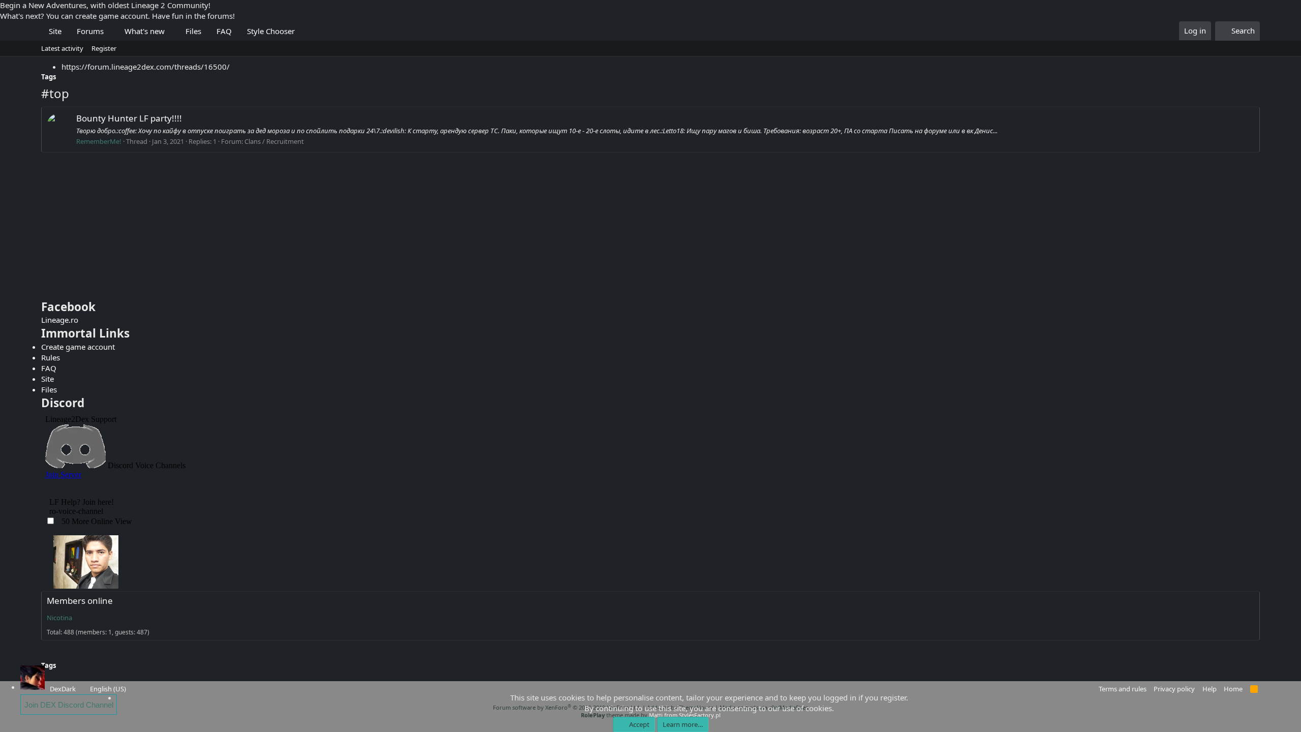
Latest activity (62, 48)
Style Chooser (271, 31)
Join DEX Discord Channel (68, 704)
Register (103, 48)
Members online (80, 600)
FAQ (224, 31)
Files (193, 31)
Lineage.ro (59, 320)
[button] (111, 31)
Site (55, 31)
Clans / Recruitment (274, 141)
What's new (145, 31)
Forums (90, 31)
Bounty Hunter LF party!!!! (129, 118)
